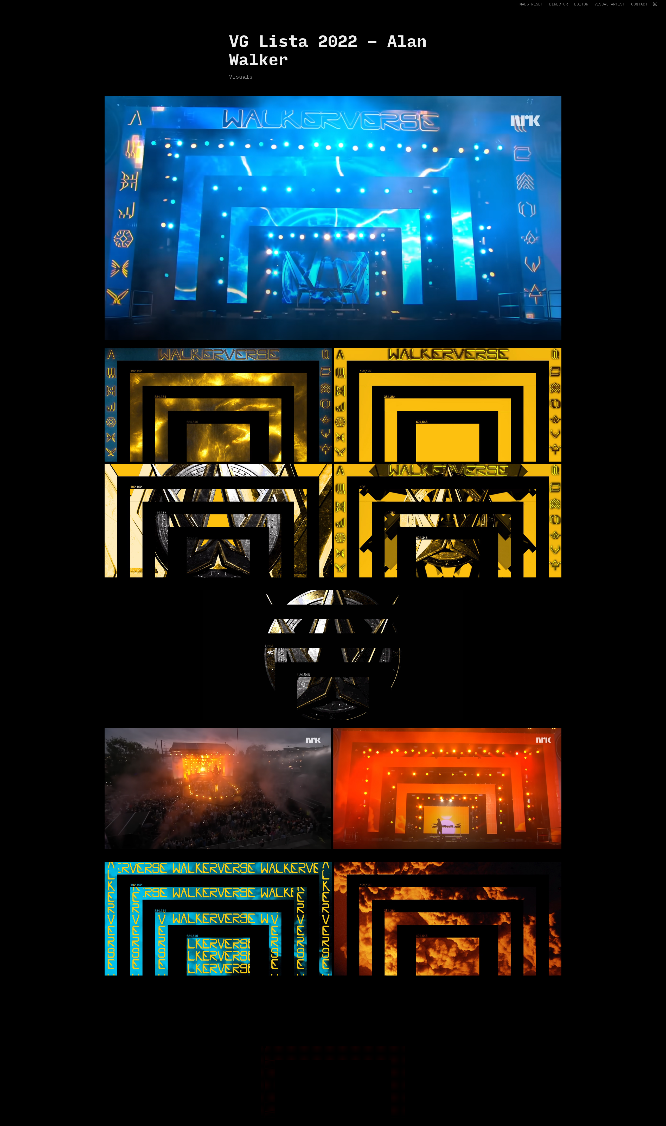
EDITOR (581, 4)
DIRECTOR (558, 4)
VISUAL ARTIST (609, 4)
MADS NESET (531, 4)
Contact (639, 4)
